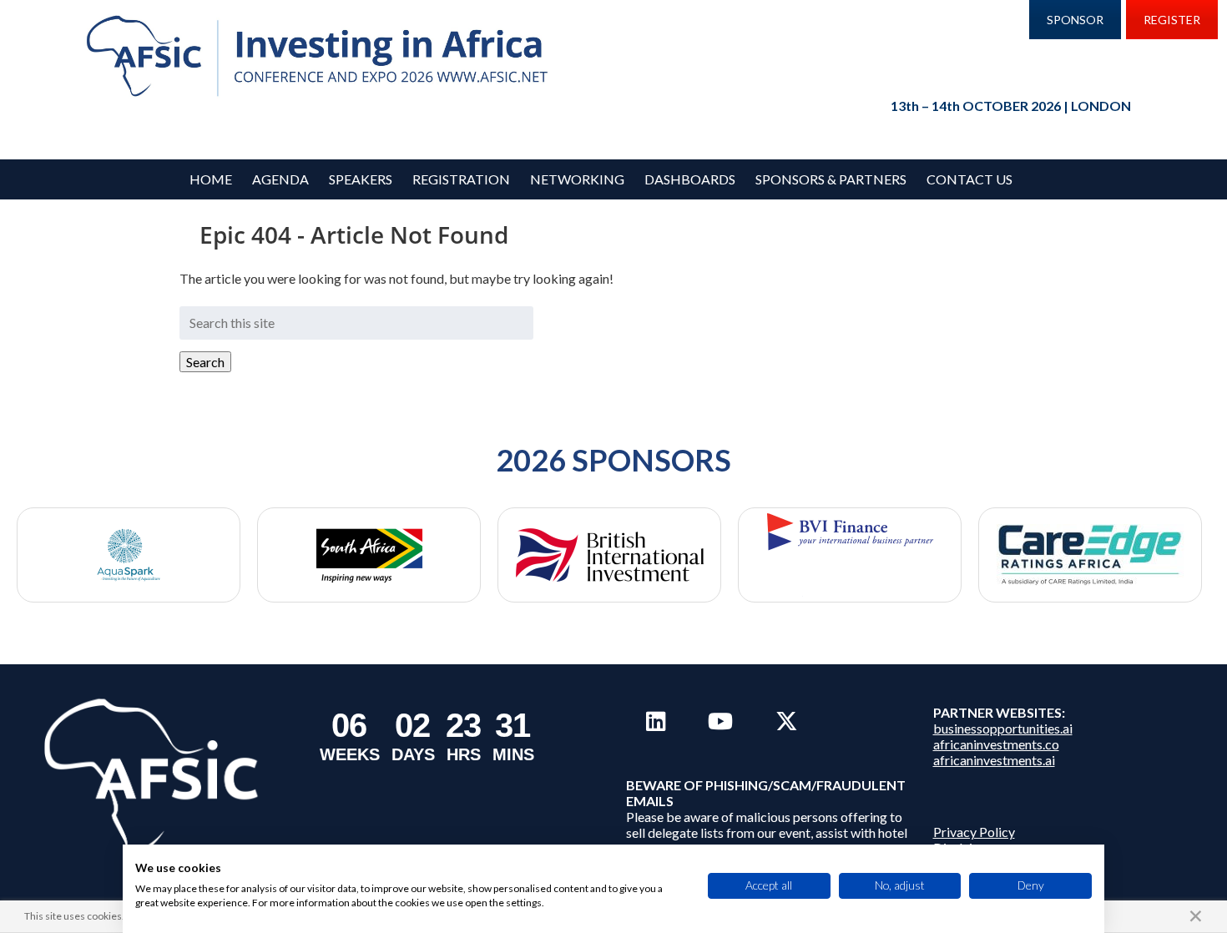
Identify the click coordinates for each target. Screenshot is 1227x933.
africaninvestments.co (996, 744)
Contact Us (969, 179)
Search (205, 362)
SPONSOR (1075, 20)
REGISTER (1172, 20)
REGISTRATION (461, 179)
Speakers (360, 179)
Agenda (280, 179)
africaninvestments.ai (994, 760)
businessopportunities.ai (1003, 728)
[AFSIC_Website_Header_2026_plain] (321, 56)
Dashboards (689, 179)
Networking (577, 179)
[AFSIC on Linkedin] (655, 721)
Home (210, 179)
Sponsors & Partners (830, 179)
